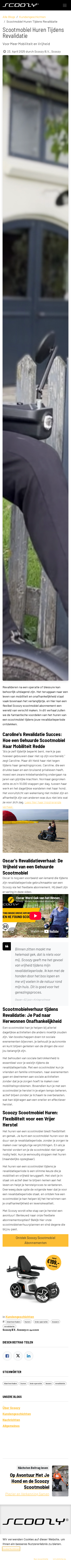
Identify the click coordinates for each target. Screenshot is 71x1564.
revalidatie (9, 1326)
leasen (55, 1321)
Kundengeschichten (32, 17)
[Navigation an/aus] (64, 5)
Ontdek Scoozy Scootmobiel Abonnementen (35, 1240)
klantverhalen (13, 1321)
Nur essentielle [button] (41, 1559)
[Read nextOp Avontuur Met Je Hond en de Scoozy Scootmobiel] (60, 1480)
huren (27, 1321)
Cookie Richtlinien (11, 1549)
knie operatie (41, 1321)
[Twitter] (18, 1356)
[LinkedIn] (28, 1356)
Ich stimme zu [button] (59, 1559)
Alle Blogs (9, 17)
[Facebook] (7, 1356)
